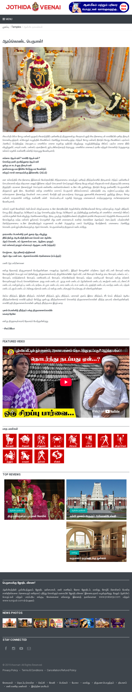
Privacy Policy (10, 670)
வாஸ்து (74, 553)
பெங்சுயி (63, 682)
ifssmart (15, 665)
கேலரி (52, 682)
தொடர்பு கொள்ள (25, 682)
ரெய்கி (41, 682)
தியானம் (122, 682)
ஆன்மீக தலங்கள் (16, 510)
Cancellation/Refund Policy (61, 670)
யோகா (75, 682)
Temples (16, 27)
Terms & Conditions (32, 670)
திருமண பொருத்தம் (104, 682)
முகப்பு (6, 27)
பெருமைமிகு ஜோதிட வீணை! (19, 582)
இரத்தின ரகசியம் (40, 686)
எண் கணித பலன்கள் (16, 686)
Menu (9, 19)
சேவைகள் (8, 682)
